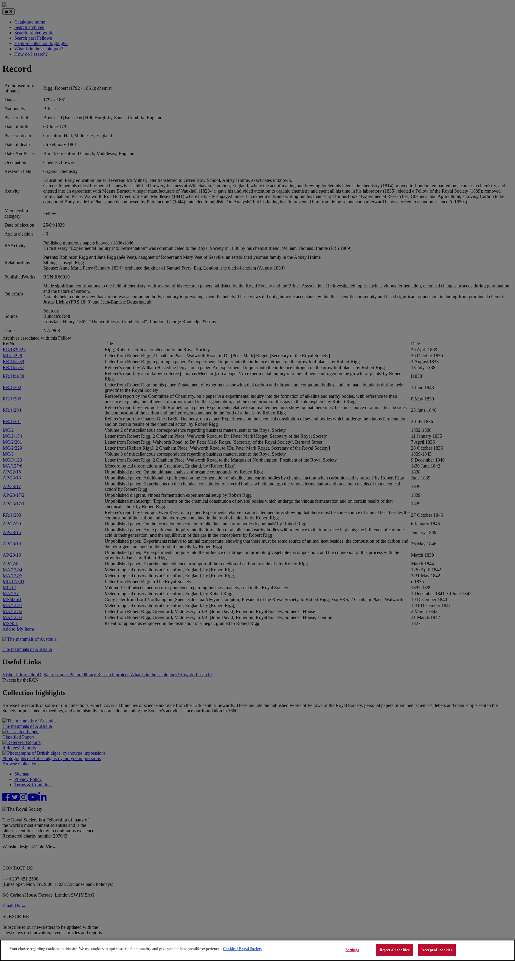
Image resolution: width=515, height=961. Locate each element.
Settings (352, 950)
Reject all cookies (394, 950)
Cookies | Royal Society (242, 948)
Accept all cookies (436, 950)
